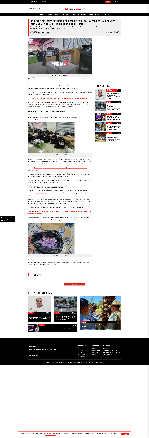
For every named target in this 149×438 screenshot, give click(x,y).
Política (42, 15)
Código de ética (82, 356)
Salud (73, 15)
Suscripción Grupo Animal (110, 350)
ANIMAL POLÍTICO (66, 2)
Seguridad (66, 15)
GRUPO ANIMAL (55, 2)
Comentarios (74, 284)
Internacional (82, 15)
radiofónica (41, 115)
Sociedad (57, 15)
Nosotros (80, 350)
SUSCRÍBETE (108, 1)
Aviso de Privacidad (50, 435)
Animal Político (95, 348)
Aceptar (125, 434)
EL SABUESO (75, 2)
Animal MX (94, 354)
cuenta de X (36, 92)
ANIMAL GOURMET (93, 2)
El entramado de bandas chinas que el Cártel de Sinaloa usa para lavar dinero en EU (59, 98)
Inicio (79, 348)
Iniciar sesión (116, 1)
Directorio (81, 352)
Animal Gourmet (96, 350)
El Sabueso (95, 352)
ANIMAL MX (83, 2)
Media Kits (35, 355)
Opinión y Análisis (94, 15)
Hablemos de (105, 15)
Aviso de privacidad (83, 354)
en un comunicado (41, 193)
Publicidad (106, 348)
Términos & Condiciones (95, 362)
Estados (50, 15)
